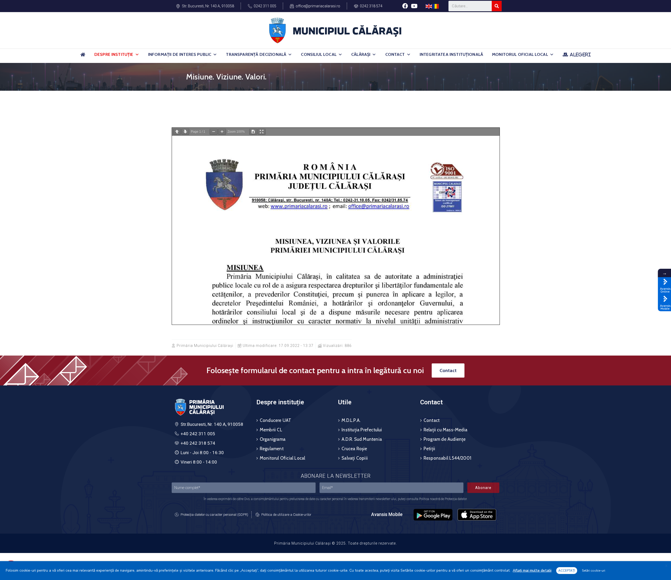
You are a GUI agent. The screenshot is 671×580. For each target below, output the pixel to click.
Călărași (360, 54)
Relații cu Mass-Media (445, 429)
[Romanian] (435, 6)
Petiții (429, 448)
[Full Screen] (262, 132)
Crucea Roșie (354, 448)
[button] (137, 54)
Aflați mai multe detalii (532, 570)
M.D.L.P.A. (351, 420)
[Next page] (185, 132)
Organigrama (272, 439)
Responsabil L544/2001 (447, 458)
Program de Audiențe (445, 439)
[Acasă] (83, 57)
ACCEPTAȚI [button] (566, 570)
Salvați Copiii (355, 458)
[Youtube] (414, 5)
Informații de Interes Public (179, 54)
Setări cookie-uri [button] (593, 570)
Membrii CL (271, 429)
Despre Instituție (113, 54)
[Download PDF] (253, 132)
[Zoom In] (222, 132)
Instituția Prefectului (362, 429)
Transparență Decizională (256, 54)
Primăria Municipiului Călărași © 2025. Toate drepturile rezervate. (335, 543)
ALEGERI (580, 54)
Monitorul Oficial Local (520, 54)
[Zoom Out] (214, 132)
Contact (395, 54)
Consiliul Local (318, 54)
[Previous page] (177, 132)
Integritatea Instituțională (451, 54)
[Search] (497, 6)
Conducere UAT (275, 420)
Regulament (272, 448)
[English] (429, 6)
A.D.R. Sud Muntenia (362, 439)
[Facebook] (405, 5)
